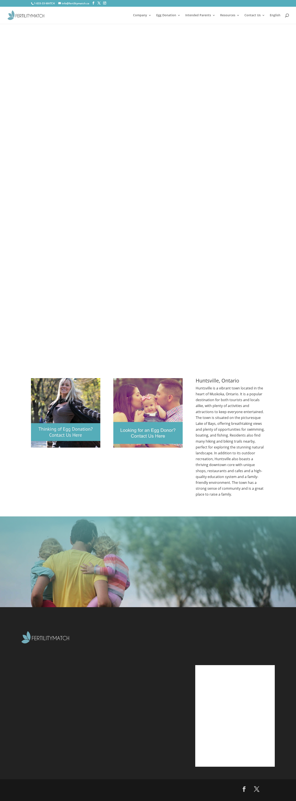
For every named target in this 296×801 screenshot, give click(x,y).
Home (122, 645)
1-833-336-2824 (220, 643)
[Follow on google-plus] (269, 789)
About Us (125, 654)
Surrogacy (126, 680)
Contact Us (252, 15)
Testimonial (127, 697)
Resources (227, 15)
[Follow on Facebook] (244, 789)
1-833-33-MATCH (44, 3)
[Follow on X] (256, 789)
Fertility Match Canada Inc (69, 787)
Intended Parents (198, 15)
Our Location (129, 714)
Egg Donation (166, 15)
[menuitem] (275, 19)
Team (122, 688)
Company (140, 15)
